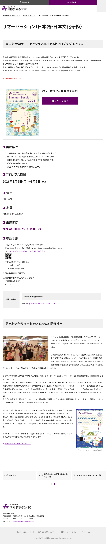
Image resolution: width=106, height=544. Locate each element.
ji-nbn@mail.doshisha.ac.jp (42, 303)
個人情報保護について (46, 532)
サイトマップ (86, 532)
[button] (51, 484)
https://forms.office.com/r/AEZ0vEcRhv (27, 251)
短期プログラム (29, 15)
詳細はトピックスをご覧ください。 (18, 443)
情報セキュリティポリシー (69, 532)
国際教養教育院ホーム (11, 15)
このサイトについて (24, 532)
